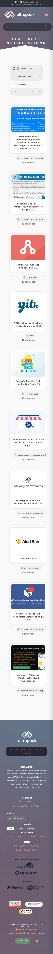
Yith (32, 336)
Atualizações (20, 845)
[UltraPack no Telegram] (37, 941)
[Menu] (47, 16)
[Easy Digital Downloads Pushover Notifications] (28, 489)
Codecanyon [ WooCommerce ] (32, 455)
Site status (23, 941)
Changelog (33, 845)
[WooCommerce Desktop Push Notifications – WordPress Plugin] (28, 429)
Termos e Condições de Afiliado (26, 806)
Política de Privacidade (25, 929)
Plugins (27, 850)
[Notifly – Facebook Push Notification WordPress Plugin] (28, 603)
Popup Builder (31, 394)
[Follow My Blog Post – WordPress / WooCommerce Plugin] (28, 193)
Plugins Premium (31, 568)
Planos (10, 836)
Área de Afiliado (26, 801)
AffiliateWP (31, 277)
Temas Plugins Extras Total (26, 751)
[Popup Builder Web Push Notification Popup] (28, 369)
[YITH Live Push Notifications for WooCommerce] (28, 311)
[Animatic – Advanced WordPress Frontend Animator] (28, 664)
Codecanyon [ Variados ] (31, 158)
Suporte (31, 836)
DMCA (41, 933)
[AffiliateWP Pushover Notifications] (28, 253)
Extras (34, 850)
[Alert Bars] (28, 545)
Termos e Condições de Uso (21, 933)
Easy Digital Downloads (32, 513)
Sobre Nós (20, 836)
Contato (41, 836)
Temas (18, 850)
